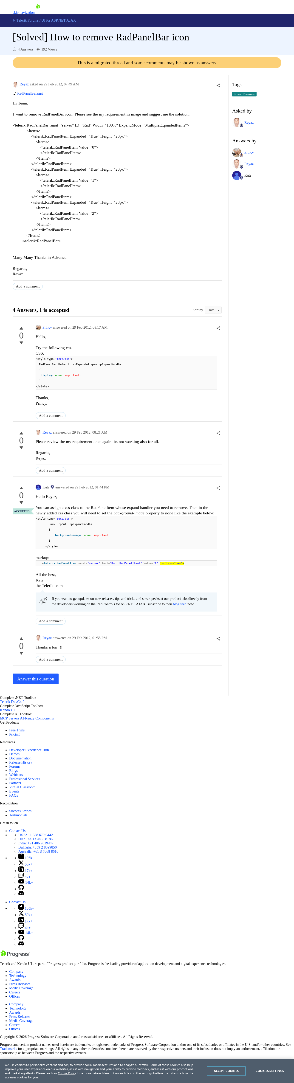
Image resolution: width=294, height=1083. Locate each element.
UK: (35, 839)
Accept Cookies (226, 1071)
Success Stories (20, 811)
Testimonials (18, 815)
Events (14, 791)
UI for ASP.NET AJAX (58, 20)
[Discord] (21, 894)
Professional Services (24, 779)
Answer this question (35, 679)
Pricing (14, 734)
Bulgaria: (37, 847)
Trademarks (8, 1049)
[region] (147, 1071)
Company (16, 971)
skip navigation (24, 12)
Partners (15, 783)
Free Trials (17, 730)
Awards (14, 980)
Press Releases (19, 984)
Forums (14, 766)
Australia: (38, 851)
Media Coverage (21, 988)
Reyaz (24, 84)
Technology (17, 976)
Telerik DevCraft (12, 702)
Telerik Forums (27, 20)
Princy (47, 327)
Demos (14, 754)
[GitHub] (21, 889)
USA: (35, 835)
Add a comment (28, 286)
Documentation (20, 758)
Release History (20, 762)
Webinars (16, 775)
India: (36, 843)
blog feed (180, 604)
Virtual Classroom (22, 787)
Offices (14, 996)
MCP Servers (9, 718)
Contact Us (17, 831)
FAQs (13, 795)
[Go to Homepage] (38, 12)
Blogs (13, 771)
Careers (14, 992)
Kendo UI (7, 710)
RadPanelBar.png (30, 94)
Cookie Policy (67, 1073)
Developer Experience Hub (29, 750)
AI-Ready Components (37, 718)
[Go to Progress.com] (15, 956)
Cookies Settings (270, 1071)
